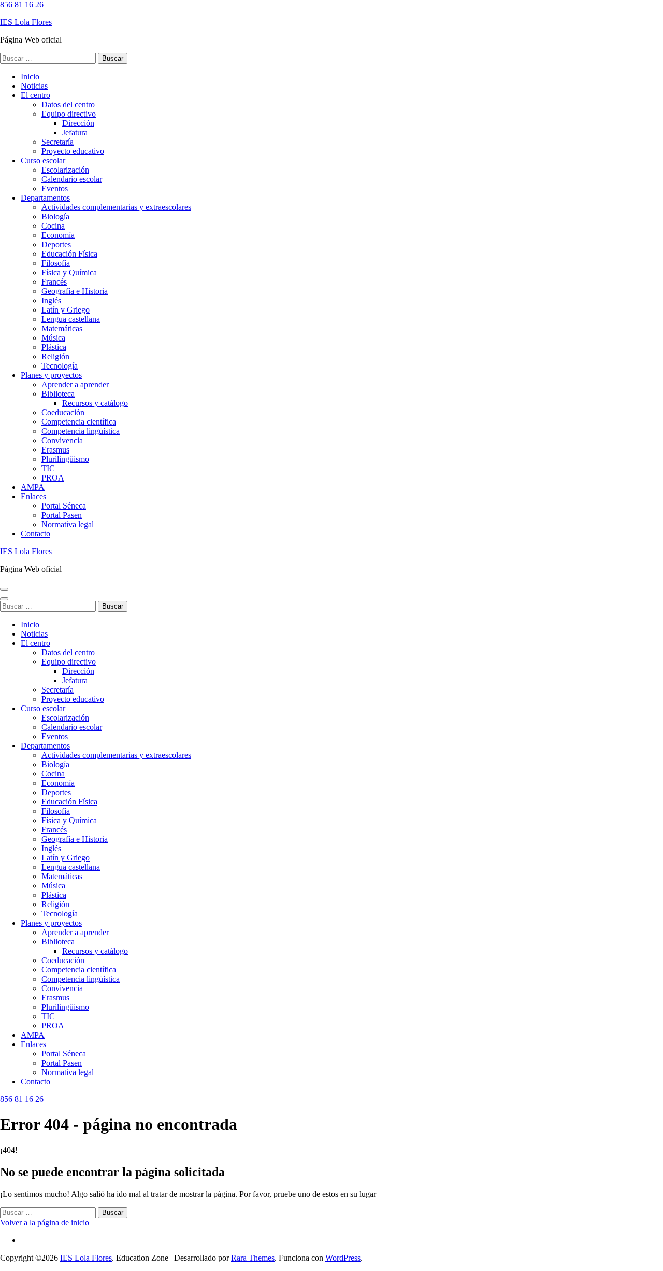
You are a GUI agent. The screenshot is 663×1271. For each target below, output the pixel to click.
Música (53, 337)
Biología (55, 216)
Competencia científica (78, 421)
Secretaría (57, 141)
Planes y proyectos (51, 375)
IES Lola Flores (26, 22)
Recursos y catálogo (95, 403)
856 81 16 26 (22, 4)
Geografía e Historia (74, 291)
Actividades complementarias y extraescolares (116, 207)
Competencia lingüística (80, 431)
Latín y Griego (65, 309)
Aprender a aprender (75, 384)
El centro (35, 95)
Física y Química (69, 272)
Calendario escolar (71, 179)
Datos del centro (68, 104)
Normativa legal (67, 524)
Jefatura (75, 132)
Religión (55, 356)
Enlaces (33, 496)
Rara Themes (253, 1257)
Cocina (53, 225)
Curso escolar (43, 160)
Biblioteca (58, 393)
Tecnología (59, 365)
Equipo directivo (68, 113)
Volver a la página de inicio (44, 1222)
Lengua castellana (70, 319)
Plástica (53, 347)
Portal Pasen (61, 515)
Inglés (51, 300)
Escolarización (65, 169)
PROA (52, 477)
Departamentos (45, 197)
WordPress (343, 1257)
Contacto (35, 533)
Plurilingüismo (65, 459)
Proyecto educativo (72, 151)
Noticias (34, 85)
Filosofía (55, 263)
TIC (48, 468)
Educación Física (69, 253)
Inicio (30, 76)
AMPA (33, 487)
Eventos (54, 188)
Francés (54, 281)
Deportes (56, 244)
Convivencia (62, 440)
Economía (58, 235)
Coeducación (62, 412)
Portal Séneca (63, 505)
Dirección (78, 123)
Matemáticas (61, 328)
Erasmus (55, 449)
